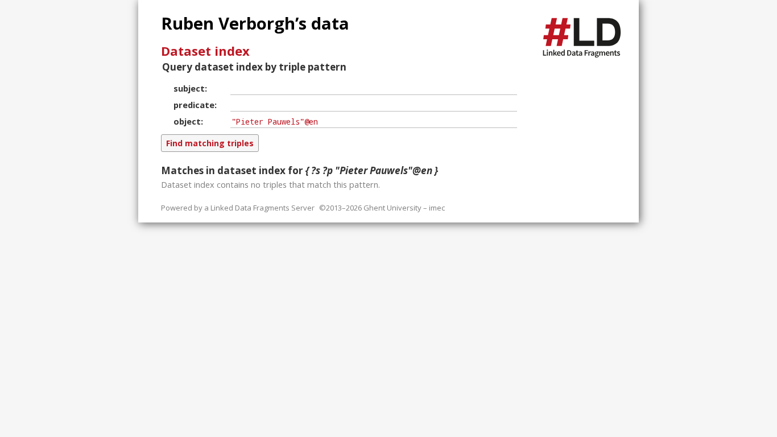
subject (189, 88)
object (187, 121)
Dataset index (205, 50)
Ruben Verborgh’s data (255, 23)
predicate (193, 104)
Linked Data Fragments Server (262, 208)
